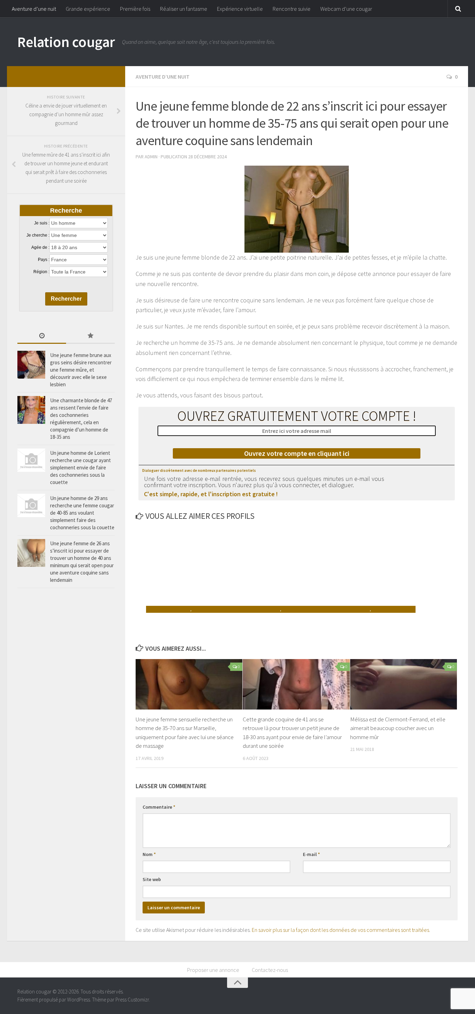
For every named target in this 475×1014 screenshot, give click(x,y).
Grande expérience (88, 8)
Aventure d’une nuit (34, 8)
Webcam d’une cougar (346, 8)
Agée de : (40, 247)
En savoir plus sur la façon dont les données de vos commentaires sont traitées (340, 929)
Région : (41, 271)
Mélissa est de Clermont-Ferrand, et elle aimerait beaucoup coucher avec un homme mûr (397, 728)
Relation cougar (66, 42)
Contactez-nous (270, 969)
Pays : (43, 259)
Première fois (135, 8)
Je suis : (41, 223)
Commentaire (159, 807)
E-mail (311, 854)
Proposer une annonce (213, 969)
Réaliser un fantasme (183, 8)
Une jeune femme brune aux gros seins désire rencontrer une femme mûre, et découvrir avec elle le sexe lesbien (81, 370)
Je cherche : (37, 235)
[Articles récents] (41, 336)
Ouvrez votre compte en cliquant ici (296, 453)
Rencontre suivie (292, 8)
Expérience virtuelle (240, 8)
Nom (149, 854)
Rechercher (66, 299)
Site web (152, 879)
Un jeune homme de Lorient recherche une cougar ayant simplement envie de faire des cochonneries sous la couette (80, 467)
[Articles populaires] (90, 336)
